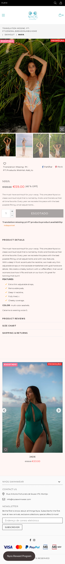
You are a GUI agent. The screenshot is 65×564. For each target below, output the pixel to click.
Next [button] (58, 410)
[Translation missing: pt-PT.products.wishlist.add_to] (5, 449)
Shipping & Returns (15, 333)
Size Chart (9, 326)
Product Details (13, 240)
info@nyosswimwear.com (19, 499)
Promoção (57, 41)
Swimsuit (10, 35)
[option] (24, 146)
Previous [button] (4, 410)
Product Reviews (13, 318)
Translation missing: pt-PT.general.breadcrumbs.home (19, 29)
